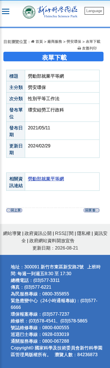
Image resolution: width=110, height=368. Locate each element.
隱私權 (84, 233)
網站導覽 (12, 233)
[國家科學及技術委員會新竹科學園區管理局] (59, 11)
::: (1, 32)
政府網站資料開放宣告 (51, 240)
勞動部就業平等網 (46, 178)
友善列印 (89, 48)
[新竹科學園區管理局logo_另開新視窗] (29, 11)
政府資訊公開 (38, 233)
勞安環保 (74, 41)
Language (94, 11)
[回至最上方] (91, 211)
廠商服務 (54, 41)
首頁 (38, 41)
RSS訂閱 (64, 233)
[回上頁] (14, 211)
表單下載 (93, 41)
